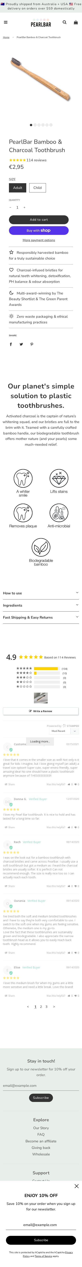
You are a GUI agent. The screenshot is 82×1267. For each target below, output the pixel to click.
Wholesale (41, 1154)
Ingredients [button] (12, 605)
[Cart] (75, 22)
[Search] (64, 22)
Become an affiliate (41, 1141)
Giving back (41, 1147)
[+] (24, 207)
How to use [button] (12, 593)
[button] (31, 125)
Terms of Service (43, 1256)
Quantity (14, 200)
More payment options (39, 240)
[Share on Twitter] (21, 344)
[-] (10, 207)
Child (37, 187)
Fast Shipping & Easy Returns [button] (28, 617)
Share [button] (11, 784)
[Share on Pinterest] (32, 344)
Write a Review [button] (42, 711)
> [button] (54, 1006)
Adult (17, 187)
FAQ (41, 1134)
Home (6, 37)
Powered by (63, 726)
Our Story (41, 1128)
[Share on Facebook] (11, 344)
